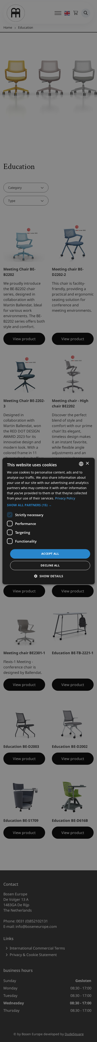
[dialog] (48, 521)
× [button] (87, 463)
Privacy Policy (65, 498)
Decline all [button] (50, 565)
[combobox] (81, 464)
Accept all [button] (50, 554)
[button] (48, 505)
